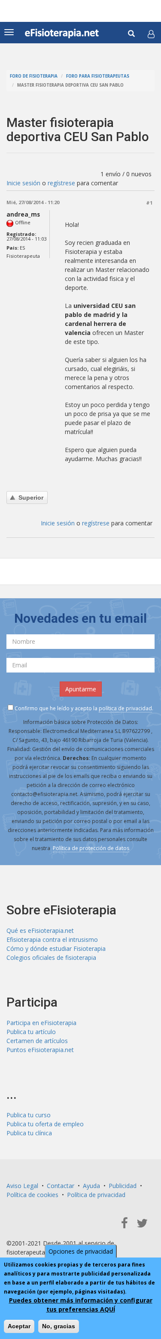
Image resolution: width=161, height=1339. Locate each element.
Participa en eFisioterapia (41, 1023)
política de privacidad (125, 708)
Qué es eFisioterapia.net (40, 930)
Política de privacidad (96, 1195)
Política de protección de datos (91, 848)
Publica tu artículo (31, 1032)
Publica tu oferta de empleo (45, 1124)
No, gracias (58, 1326)
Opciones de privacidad (81, 1251)
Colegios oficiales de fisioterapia (51, 957)
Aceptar (19, 1326)
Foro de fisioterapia (34, 76)
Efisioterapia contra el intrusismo (52, 939)
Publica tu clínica (29, 1133)
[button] (151, 33)
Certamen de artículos (37, 1041)
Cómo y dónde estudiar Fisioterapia (56, 948)
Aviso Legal (22, 1186)
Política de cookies (32, 1195)
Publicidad (123, 1186)
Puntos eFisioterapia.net (40, 1050)
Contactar (60, 1186)
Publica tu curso (28, 1115)
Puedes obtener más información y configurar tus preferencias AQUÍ (80, 1304)
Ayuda (91, 1186)
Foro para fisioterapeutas (97, 76)
